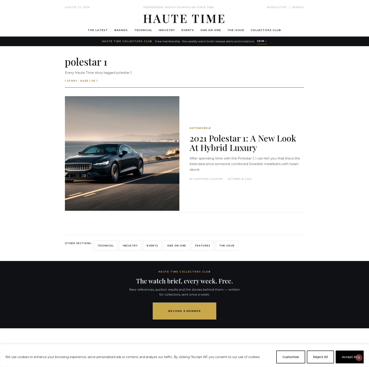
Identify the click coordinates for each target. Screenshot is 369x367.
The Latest (98, 30)
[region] (184, 355)
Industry (167, 30)
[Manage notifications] (359, 357)
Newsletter (277, 7)
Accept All (349, 357)
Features (203, 245)
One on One (211, 30)
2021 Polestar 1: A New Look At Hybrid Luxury (243, 142)
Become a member (184, 311)
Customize (291, 357)
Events (188, 30)
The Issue (236, 30)
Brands (121, 30)
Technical (143, 30)
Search (298, 7)
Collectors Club (266, 30)
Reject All (320, 357)
